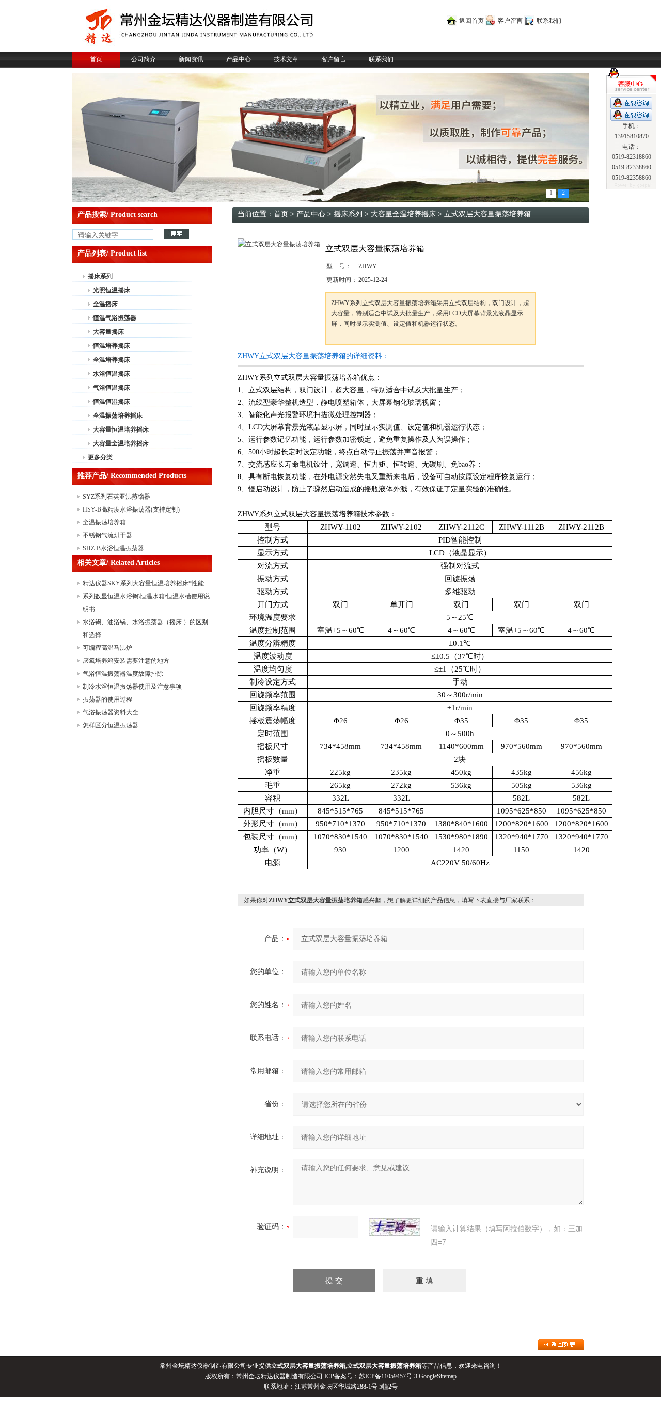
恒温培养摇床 (111, 345)
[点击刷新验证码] (394, 1227)
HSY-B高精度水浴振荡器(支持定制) (131, 509)
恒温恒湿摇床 (111, 401)
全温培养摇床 (111, 359)
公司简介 (143, 59)
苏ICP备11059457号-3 (388, 1376)
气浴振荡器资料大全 (110, 712)
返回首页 (471, 20)
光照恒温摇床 (111, 290)
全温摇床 (105, 304)
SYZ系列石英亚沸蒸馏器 (116, 496)
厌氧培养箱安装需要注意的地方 (126, 660)
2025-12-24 (372, 279)
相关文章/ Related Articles (118, 562)
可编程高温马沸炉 (107, 647)
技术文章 (286, 59)
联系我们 (549, 20)
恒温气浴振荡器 (114, 318)
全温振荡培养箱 (104, 522)
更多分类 (100, 457)
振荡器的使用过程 (107, 699)
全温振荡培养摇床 (118, 415)
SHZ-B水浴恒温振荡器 (113, 548)
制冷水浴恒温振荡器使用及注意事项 (132, 686)
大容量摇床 (108, 332)
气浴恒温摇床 (111, 387)
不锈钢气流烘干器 (107, 535)
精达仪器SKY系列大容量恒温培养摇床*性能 (143, 583)
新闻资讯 (191, 59)
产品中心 (238, 59)
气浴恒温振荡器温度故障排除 (123, 673)
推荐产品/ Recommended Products (131, 476)
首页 (96, 59)
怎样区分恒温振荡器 (110, 725)
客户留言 (510, 20)
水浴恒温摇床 (111, 373)
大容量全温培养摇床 (121, 443)
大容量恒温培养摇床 (121, 429)
